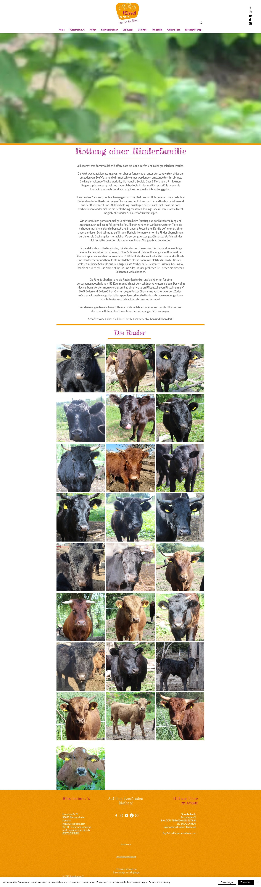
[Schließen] (257, 882)
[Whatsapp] (250, 23)
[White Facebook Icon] (116, 815)
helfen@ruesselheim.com (183, 833)
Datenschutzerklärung (159, 882)
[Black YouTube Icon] (250, 15)
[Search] (201, 23)
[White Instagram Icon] (121, 815)
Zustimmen (245, 882)
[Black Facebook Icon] (250, 8)
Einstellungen (227, 882)
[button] (77, 29)
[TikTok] (250, 19)
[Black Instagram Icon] (250, 11)
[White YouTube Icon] (126, 815)
